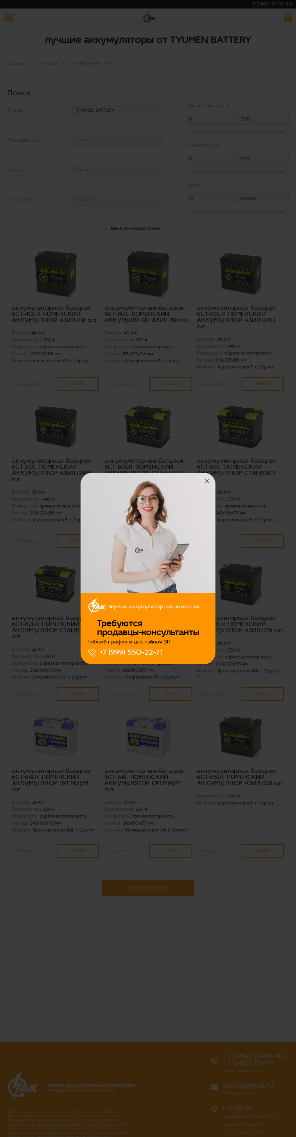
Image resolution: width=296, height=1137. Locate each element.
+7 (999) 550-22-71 (131, 653)
